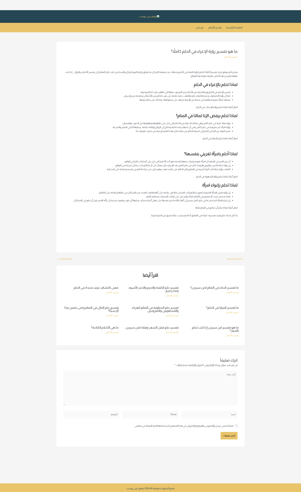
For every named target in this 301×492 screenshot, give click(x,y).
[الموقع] (91, 415)
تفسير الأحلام (215, 27)
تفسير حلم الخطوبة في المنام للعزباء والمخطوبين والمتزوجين (155, 309)
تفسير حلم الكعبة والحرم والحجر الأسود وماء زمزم (153, 289)
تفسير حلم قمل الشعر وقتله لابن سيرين (152, 327)
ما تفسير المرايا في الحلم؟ (222, 307)
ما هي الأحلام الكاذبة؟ (105, 327)
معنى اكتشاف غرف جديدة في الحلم (96, 287)
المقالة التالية (64, 259)
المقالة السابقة (235, 259)
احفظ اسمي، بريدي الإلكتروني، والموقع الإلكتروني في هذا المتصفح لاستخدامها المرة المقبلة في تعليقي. (183, 425)
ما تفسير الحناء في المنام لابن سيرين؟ (214, 287)
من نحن (200, 27)
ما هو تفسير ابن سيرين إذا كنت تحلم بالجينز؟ (215, 329)
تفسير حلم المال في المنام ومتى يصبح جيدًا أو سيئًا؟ (91, 309)
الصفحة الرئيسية (234, 27)
